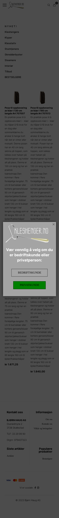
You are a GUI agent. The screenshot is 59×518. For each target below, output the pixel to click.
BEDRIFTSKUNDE (29, 272)
